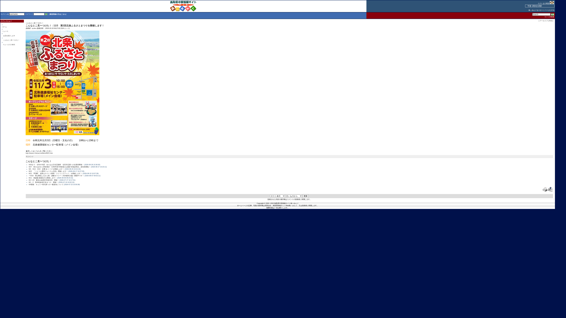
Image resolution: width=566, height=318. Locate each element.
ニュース (5, 31)
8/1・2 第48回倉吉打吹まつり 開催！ (43, 182)
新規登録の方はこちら (58, 14)
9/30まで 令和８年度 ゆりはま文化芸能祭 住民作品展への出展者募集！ (56, 164)
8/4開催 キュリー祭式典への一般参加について (46, 184)
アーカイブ (544, 21)
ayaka (34, 28)
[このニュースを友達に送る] (550, 191)
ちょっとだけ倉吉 (9, 44)
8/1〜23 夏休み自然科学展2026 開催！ (44, 180)
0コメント (29, 156)
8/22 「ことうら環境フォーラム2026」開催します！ (48, 171)
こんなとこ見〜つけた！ (11, 40)
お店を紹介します (9, 36)
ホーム (4, 27)
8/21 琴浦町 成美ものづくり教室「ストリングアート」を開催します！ (55, 173)
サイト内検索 (549, 17)
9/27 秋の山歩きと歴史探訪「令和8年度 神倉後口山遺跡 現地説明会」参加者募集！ (59, 167)
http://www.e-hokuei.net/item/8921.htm (39, 153)
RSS (550, 21)
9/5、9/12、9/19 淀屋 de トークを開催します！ (46, 169)
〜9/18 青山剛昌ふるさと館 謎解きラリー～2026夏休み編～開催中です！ (56, 176)
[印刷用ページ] (545, 191)
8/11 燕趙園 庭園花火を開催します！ (43, 178)
